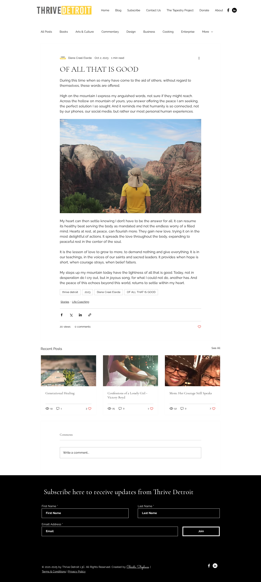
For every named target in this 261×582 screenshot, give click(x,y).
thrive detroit (70, 292)
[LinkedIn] (234, 10)
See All (216, 348)
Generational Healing (60, 393)
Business (149, 31)
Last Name (145, 506)
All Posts (46, 31)
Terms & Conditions (54, 571)
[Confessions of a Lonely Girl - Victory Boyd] (130, 370)
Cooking (168, 31)
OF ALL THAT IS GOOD (141, 292)
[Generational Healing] (68, 370)
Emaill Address (51, 524)
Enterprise (188, 31)
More (205, 31)
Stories (65, 301)
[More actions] (199, 58)
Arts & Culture (84, 31)
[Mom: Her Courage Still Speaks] (192, 370)
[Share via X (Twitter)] (71, 315)
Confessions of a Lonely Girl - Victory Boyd (127, 395)
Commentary (110, 31)
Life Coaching (80, 301)
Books (64, 31)
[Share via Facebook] (61, 315)
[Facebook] (228, 10)
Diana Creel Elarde (108, 292)
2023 (87, 292)
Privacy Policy (77, 571)
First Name (49, 506)
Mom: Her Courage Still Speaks (190, 393)
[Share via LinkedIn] (80, 315)
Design (131, 31)
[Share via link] (90, 315)
